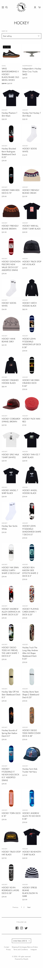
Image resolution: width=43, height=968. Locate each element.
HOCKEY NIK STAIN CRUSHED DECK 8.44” (30, 383)
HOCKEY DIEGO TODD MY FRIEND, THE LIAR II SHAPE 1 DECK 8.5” (10, 652)
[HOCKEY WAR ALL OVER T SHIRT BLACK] (31, 211)
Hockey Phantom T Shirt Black (9, 114)
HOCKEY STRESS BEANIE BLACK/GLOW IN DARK (30, 892)
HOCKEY (4, 110)
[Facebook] (17, 928)
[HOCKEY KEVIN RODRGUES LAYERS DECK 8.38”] (11, 872)
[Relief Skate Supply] (21, 7)
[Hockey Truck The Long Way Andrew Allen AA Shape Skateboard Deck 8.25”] (31, 632)
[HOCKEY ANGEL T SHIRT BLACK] (11, 475)
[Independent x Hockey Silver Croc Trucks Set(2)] (31, 53)
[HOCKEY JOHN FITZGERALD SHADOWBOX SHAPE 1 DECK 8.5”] (31, 511)
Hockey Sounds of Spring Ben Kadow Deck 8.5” (9, 733)
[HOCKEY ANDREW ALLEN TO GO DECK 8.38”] (31, 798)
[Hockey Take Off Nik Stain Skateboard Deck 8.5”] (11, 676)
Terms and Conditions (21, 949)
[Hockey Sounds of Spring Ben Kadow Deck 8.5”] (11, 715)
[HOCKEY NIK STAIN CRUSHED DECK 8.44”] (31, 365)
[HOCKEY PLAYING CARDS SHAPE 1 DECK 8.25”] (31, 594)
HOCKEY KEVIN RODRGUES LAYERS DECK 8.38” (10, 890)
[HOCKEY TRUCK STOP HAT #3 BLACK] (31, 246)
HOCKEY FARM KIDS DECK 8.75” (10, 191)
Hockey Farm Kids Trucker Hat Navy (29, 770)
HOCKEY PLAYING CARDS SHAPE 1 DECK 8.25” (30, 611)
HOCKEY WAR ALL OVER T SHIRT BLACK (31, 227)
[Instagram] (21, 928)
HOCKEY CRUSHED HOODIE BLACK (10, 381)
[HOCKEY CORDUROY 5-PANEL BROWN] (11, 404)
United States (20, 941)
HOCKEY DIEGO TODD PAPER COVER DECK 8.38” (31, 733)
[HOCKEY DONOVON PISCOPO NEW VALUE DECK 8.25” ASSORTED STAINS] (11, 246)
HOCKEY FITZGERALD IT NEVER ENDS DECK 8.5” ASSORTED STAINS (10, 774)
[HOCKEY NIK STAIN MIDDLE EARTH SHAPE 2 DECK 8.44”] (11, 552)
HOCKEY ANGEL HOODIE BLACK (29, 492)
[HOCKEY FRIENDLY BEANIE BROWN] (11, 211)
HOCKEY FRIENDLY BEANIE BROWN (10, 227)
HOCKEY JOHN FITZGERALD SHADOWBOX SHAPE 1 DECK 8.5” (31, 530)
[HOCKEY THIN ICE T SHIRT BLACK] (31, 439)
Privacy (8, 949)
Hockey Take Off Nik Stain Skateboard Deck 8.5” (11, 694)
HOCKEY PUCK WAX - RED (31, 420)
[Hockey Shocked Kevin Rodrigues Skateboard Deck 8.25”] (11, 133)
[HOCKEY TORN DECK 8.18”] (11, 798)
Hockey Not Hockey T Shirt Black (31, 114)
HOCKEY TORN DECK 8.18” (11, 814)
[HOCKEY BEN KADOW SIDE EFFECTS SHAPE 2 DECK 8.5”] (31, 552)
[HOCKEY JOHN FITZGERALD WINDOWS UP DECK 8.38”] (31, 324)
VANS (4, 66)
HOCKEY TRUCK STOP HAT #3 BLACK (31, 263)
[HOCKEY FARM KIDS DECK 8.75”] (11, 175)
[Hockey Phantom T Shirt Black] (11, 98)
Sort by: (5, 31)
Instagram (34, 949)
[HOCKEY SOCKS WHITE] (31, 133)
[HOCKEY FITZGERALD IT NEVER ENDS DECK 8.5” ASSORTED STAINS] (11, 754)
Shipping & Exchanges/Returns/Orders (25, 947)
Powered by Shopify (21, 959)
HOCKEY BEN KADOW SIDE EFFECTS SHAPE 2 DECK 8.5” (30, 572)
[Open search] (6, 7)
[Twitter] (26, 928)
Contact (6, 947)
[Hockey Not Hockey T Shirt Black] (31, 98)
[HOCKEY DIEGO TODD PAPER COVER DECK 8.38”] (31, 715)
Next (28, 907)
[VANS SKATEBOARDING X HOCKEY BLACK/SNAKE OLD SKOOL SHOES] (11, 53)
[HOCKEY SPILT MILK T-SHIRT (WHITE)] (11, 439)
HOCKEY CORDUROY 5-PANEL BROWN (11, 420)
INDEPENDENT (27, 66)
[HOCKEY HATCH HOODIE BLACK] (31, 288)
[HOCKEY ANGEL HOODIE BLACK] (31, 475)
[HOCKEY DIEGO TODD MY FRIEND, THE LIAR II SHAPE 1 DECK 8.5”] (11, 632)
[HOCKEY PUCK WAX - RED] (31, 404)
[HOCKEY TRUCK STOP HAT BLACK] (11, 837)
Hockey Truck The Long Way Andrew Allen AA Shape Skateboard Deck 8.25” (30, 653)
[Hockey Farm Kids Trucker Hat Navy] (31, 754)
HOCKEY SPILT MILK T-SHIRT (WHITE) (10, 456)
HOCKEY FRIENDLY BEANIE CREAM (30, 191)
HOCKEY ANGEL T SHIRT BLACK (10, 492)
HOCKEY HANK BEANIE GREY (8, 340)
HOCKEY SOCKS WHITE (29, 150)
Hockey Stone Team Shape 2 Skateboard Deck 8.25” (30, 694)
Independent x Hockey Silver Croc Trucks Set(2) (31, 71)
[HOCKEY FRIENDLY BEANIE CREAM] (31, 175)
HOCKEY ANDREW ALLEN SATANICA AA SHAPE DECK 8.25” (11, 611)
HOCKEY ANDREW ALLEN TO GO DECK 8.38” (31, 816)
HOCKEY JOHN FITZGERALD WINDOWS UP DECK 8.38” (31, 343)
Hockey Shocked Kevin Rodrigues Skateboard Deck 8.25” (9, 153)
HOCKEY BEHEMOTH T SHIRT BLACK (31, 853)
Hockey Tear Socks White (9, 527)
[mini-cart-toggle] (39, 7)
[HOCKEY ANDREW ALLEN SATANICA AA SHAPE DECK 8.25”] (11, 594)
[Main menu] (3, 7)
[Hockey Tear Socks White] (11, 511)
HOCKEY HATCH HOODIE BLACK (29, 304)
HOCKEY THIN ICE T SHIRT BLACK (31, 456)
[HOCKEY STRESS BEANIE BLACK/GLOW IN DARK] (31, 872)
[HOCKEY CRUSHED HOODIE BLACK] (11, 365)
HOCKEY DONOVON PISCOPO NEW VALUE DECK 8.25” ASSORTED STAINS (11, 266)
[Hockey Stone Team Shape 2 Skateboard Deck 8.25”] (31, 676)
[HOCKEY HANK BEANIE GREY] (11, 324)
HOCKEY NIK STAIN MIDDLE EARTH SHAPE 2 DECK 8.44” (11, 570)
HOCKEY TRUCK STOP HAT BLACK (11, 853)
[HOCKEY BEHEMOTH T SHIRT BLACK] (31, 837)
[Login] (35, 7)
